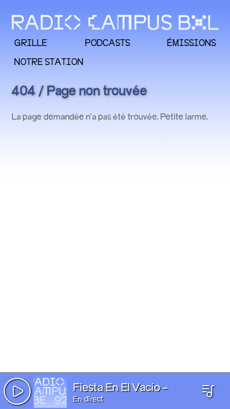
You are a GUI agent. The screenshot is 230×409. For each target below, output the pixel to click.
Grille (30, 42)
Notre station (48, 61)
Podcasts (107, 42)
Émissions (191, 42)
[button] (17, 391)
